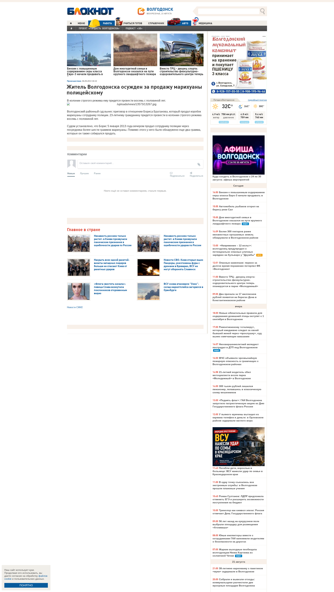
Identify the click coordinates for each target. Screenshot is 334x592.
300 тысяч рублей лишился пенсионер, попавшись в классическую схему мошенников (237, 389)
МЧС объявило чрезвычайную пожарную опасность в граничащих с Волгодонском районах (236, 361)
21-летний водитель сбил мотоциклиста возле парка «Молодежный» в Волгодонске (232, 375)
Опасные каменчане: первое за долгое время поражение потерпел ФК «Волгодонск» (236, 265)
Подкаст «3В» (134, 28)
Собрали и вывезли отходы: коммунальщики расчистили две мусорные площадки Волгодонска (234, 582)
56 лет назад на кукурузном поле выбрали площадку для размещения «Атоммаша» (236, 524)
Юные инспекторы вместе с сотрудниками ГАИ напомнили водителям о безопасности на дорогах (238, 538)
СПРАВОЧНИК (156, 23)
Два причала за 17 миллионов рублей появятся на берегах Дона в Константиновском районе (235, 297)
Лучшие (84, 173)
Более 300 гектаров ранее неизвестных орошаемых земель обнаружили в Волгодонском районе (235, 234)
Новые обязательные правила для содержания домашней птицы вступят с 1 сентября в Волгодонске (238, 316)
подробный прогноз (257, 100)
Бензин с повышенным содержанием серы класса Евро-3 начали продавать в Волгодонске (239, 195)
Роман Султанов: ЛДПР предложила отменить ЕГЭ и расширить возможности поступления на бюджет (238, 499)
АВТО (185, 23)
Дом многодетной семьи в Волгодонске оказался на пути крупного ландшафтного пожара (237, 220)
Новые (71, 173)
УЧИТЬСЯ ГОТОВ (132, 23)
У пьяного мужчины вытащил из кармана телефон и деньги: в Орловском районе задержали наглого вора (238, 417)
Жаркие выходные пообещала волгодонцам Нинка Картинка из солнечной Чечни (235, 552)
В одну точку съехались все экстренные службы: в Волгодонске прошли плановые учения (235, 485)
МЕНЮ (81, 23)
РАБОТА (107, 23)
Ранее (97, 173)
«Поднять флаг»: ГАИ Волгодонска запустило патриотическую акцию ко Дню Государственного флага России (238, 403)
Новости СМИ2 (75, 307)
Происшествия (74, 81)
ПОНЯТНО (26, 585)
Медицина (205, 23)
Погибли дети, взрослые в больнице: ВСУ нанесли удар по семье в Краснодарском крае (238, 471)
